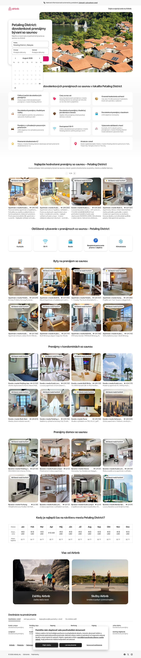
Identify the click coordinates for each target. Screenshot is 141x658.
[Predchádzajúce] (66, 173)
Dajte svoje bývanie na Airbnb (119, 9)
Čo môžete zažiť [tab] (71, 619)
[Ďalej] (74, 173)
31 (15, 88)
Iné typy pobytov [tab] (30, 619)
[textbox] (21, 52)
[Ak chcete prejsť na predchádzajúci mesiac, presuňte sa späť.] (15, 58)
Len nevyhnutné (70, 645)
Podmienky (35, 654)
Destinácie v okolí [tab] (14, 619)
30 (40, 84)
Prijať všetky (46, 645)
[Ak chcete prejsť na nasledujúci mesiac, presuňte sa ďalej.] (39, 58)
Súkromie (26, 654)
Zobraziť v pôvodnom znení (88, 3)
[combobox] (30, 45)
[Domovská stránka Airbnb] (13, 8)
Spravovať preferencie (94, 645)
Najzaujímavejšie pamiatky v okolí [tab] (50, 619)
